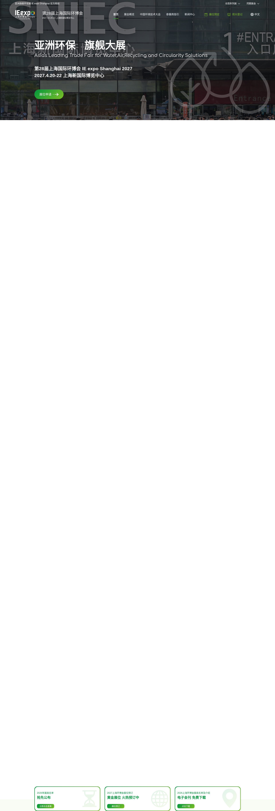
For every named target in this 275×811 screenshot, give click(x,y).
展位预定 (214, 14)
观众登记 (237, 14)
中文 (257, 14)
